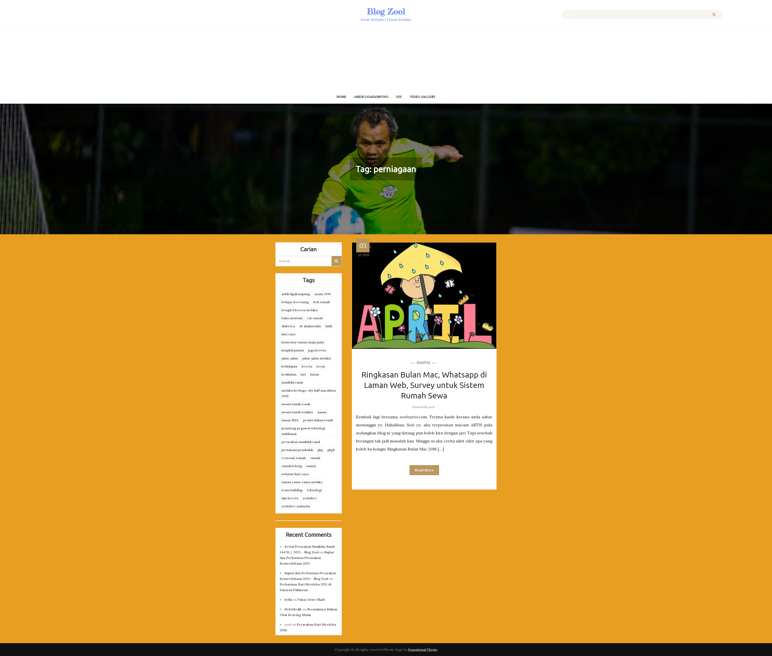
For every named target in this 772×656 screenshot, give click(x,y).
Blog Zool (386, 11)
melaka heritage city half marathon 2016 (308, 393)
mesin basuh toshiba (297, 412)
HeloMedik (293, 609)
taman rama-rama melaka (301, 482)
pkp (320, 450)
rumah (315, 458)
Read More (424, 470)
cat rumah (315, 318)
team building (292, 490)
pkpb (331, 450)
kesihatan (288, 374)
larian (314, 374)
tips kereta (289, 498)
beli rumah (321, 302)
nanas (321, 412)
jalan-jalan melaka (316, 358)
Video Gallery (422, 97)
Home (341, 97)
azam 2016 (322, 294)
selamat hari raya (294, 474)
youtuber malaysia (295, 506)
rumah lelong (291, 466)
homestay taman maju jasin (302, 342)
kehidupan (289, 366)
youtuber (310, 498)
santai (423, 362)
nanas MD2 (290, 420)
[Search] (714, 14)
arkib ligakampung (371, 97)
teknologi (314, 490)
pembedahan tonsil (318, 420)
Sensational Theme (422, 650)
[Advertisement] (386, 61)
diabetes (288, 326)
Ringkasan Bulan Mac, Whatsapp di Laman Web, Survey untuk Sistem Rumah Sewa (424, 385)
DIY (399, 97)
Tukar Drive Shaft (311, 600)
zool (432, 407)
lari (303, 374)
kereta (307, 366)
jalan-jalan (289, 358)
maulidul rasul (292, 382)
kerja (321, 366)
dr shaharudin (310, 326)
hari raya (288, 334)
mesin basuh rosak (295, 404)
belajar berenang (295, 302)
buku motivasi (292, 318)
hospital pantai (292, 350)
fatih (328, 326)
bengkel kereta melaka (299, 310)
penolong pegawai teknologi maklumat (303, 431)
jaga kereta (317, 350)
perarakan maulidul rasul (300, 442)
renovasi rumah (293, 458)
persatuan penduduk (297, 450)
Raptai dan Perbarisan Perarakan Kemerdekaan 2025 (307, 557)
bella (288, 600)
